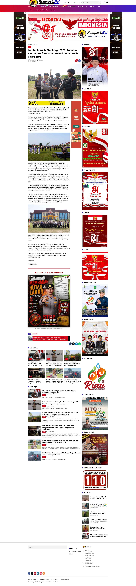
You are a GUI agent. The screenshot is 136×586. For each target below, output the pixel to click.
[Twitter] (73, 343)
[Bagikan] (79, 60)
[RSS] (43, 573)
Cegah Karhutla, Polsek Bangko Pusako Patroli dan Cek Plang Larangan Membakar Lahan (72, 363)
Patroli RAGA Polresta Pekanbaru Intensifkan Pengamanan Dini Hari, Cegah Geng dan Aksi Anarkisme (34, 381)
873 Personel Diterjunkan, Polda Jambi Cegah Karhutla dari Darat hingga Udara (72, 381)
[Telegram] (76, 343)
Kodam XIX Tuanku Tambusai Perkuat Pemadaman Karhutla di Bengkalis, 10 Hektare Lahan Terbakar (98, 520)
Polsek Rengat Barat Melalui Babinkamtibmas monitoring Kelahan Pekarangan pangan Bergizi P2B (98, 512)
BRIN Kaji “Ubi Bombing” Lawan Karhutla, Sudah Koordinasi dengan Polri (35, 363)
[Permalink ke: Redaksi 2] (30, 60)
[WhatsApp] (79, 343)
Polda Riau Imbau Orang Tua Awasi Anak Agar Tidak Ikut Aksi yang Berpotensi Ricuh (54, 363)
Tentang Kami (44, 579)
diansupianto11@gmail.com (92, 566)
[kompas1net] (44, 2)
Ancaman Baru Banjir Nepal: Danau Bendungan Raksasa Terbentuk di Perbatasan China (99, 497)
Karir (29, 579)
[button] (99, 2)
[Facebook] (70, 343)
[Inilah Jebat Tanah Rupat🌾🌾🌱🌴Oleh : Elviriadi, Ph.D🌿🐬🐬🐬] (85, 506)
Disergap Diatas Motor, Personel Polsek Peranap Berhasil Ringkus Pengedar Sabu (97, 528)
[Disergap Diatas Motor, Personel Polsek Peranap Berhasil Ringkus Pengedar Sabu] (85, 528)
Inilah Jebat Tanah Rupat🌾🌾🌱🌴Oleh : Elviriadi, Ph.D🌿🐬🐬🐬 (98, 505)
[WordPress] (38, 573)
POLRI (29, 47)
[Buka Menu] (107, 2)
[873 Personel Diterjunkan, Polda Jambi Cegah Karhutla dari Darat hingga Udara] (72, 373)
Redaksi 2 (34, 60)
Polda (35, 333)
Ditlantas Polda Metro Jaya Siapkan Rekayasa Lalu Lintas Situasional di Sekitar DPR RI (54, 381)
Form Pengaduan (64, 579)
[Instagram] (41, 573)
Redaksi (71, 554)
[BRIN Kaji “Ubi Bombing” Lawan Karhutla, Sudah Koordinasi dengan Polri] (36, 355)
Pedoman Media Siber (75, 551)
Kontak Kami (53, 579)
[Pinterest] (35, 573)
